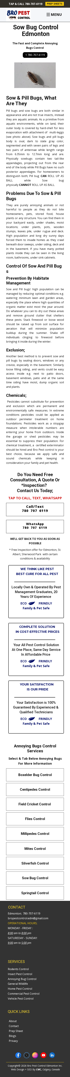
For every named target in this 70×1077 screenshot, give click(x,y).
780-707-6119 (31, 913)
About (13, 1021)
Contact (14, 1026)
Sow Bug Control (35, 878)
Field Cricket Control (35, 804)
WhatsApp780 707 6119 (35, 526)
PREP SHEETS (54, 3)
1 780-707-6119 (35, 55)
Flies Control (35, 819)
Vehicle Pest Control (20, 998)
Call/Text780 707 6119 (35, 508)
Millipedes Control (35, 834)
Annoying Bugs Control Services (35, 748)
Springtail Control (35, 893)
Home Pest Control (20, 989)
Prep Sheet (16, 1031)
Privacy (13, 1041)
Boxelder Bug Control (35, 775)
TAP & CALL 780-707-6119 (25, 4)
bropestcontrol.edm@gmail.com (28, 918)
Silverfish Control (35, 863)
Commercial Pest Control (23, 993)
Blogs (12, 1036)
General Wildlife (18, 984)
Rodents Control (18, 969)
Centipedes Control (35, 789)
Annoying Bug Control (22, 979)
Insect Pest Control (20, 974)
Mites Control (35, 849)
